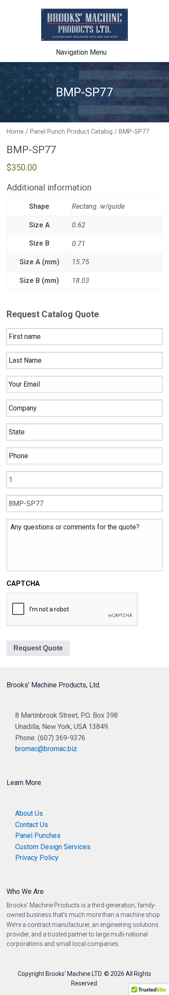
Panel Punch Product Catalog (71, 131)
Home (15, 131)
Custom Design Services (53, 847)
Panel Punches (38, 835)
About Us (29, 813)
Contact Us (31, 825)
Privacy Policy (36, 858)
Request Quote (38, 648)
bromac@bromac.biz (46, 749)
